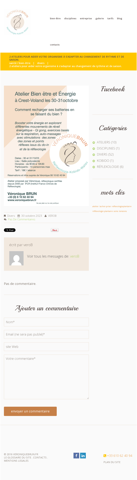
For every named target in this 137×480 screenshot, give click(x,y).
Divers (40, 63)
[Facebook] (76, 455)
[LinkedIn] (83, 455)
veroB (52, 215)
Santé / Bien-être (19, 63)
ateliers (103, 142)
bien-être (55, 18)
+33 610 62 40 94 (119, 455)
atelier (95, 206)
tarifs (110, 18)
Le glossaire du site (17, 457)
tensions (123, 211)
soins (116, 211)
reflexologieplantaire (121, 206)
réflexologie (108, 167)
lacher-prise (105, 206)
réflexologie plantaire (102, 211)
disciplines (70, 18)
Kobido (103, 161)
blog (119, 18)
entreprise (86, 18)
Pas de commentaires (21, 219)
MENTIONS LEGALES (16, 460)
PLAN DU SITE (111, 462)
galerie (99, 18)
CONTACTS (40, 457)
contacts (55, 44)
